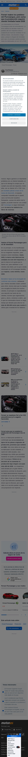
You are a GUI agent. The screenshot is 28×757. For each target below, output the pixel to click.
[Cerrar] (20, 734)
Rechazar (14, 123)
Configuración (14, 118)
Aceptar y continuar (14, 114)
